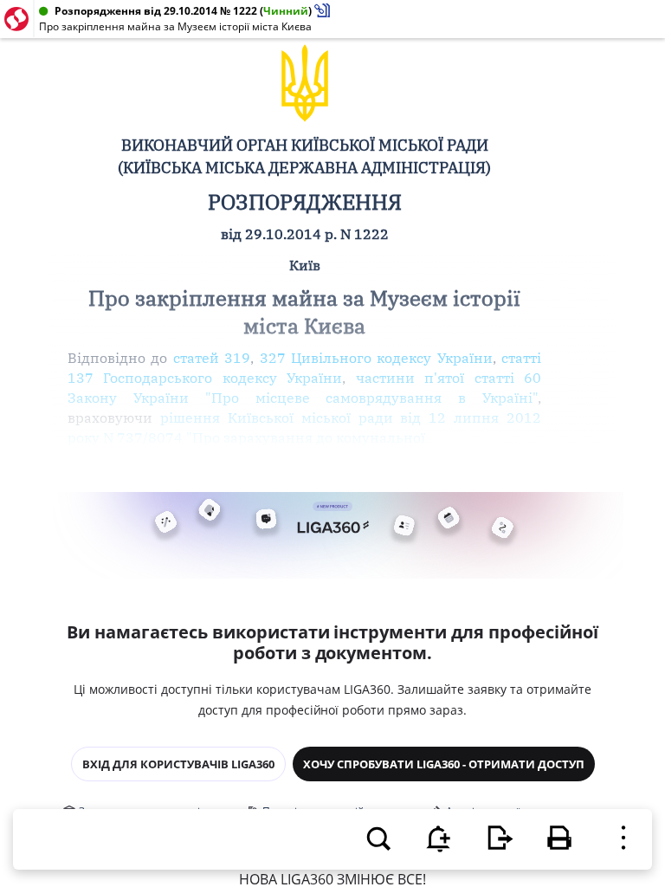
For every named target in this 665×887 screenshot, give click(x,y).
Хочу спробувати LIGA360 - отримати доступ (443, 764)
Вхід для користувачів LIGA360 (178, 764)
